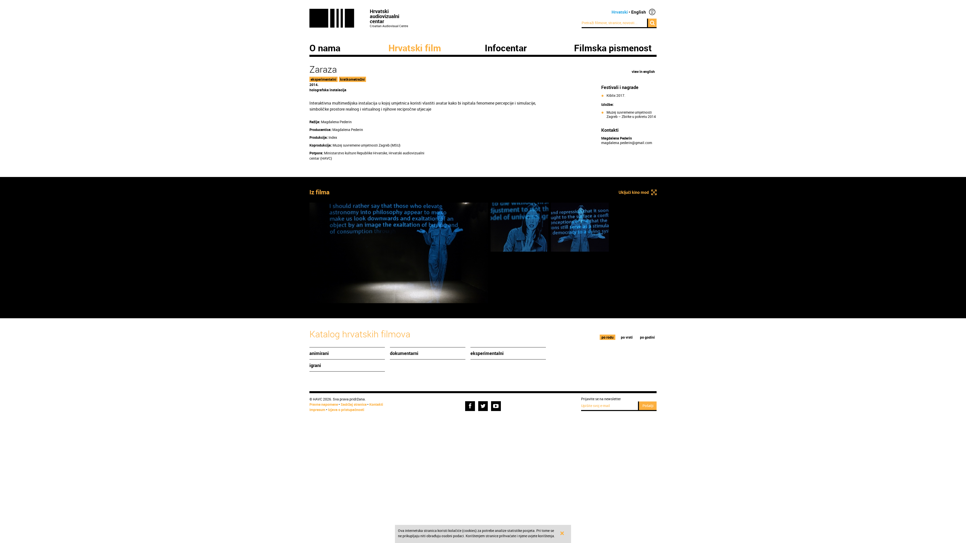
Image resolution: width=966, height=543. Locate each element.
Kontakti (376, 404)
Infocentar (506, 47)
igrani (315, 365)
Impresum (317, 409)
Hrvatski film (414, 47)
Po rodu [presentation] (607, 337)
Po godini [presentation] (647, 337)
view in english (643, 71)
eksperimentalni (323, 79)
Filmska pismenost (613, 47)
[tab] (608, 337)
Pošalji (648, 405)
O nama (324, 47)
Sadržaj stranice (354, 404)
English (638, 12)
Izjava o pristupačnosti (346, 409)
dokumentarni (404, 353)
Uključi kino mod (634, 192)
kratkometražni (352, 79)
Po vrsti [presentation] (627, 337)
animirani (319, 353)
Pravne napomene (323, 404)
